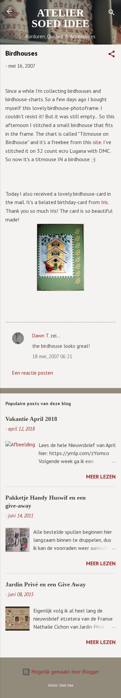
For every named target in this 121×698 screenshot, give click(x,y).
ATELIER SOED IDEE (60, 18)
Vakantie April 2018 (31, 419)
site (97, 142)
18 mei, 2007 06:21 (52, 356)
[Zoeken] (112, 13)
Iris (104, 202)
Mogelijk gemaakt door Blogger (64, 672)
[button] (112, 55)
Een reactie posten (32, 373)
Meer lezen (101, 476)
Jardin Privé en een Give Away (45, 584)
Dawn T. (40, 335)
